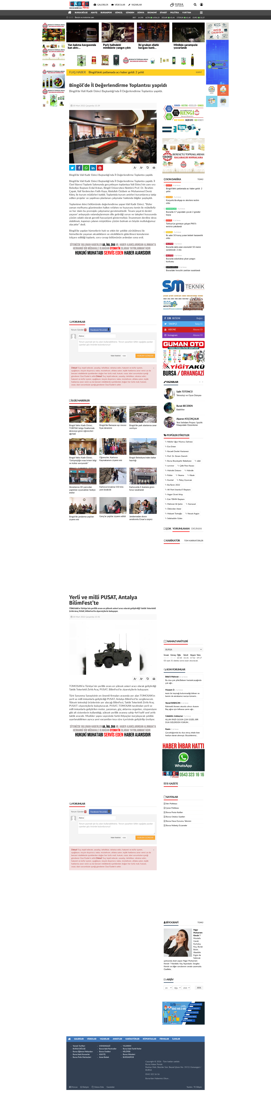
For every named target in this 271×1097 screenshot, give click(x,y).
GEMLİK (169, 197)
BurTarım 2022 (173, 485)
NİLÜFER (169, 244)
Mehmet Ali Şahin (175, 504)
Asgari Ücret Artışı (175, 495)
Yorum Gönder (78, 330)
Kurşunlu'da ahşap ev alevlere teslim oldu (182, 201)
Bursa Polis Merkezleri (82, 1057)
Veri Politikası (171, 804)
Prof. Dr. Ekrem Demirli (177, 456)
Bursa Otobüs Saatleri (175, 817)
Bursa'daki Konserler (81, 1054)
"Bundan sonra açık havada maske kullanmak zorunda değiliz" (99, 17)
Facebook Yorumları (99, 330)
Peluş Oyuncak (185, 480)
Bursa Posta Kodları (174, 812)
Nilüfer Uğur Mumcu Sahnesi (180, 442)
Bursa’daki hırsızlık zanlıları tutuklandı (183, 270)
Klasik (191, 475)
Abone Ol (198, 329)
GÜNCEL (119, 13)
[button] (183, 649)
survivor (170, 466)
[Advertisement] (113, 286)
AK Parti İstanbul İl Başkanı (179, 490)
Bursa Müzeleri (129, 1054)
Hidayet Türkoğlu (174, 514)
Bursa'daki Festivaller (107, 1049)
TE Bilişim (198, 1087)
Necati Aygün (193, 514)
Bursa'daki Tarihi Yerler (132, 1049)
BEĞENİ (173, 318)
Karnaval (192, 504)
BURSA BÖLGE (81, 13)
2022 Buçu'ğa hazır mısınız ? (189, 424)
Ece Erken (171, 447)
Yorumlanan (181, 529)
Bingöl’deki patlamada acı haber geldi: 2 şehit (116, 72)
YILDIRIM (127, 1046)
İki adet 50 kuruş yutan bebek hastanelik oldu (184, 236)
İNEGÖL (169, 232)
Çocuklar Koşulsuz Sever (187, 395)
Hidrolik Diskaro (174, 471)
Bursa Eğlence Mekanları (83, 1052)
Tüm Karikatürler (193, 541)
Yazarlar (172, 382)
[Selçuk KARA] (169, 422)
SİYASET (163, 13)
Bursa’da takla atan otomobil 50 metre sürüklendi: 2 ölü (183, 248)
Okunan (196, 529)
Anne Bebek (104, 1057)
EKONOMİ (152, 13)
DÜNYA (140, 13)
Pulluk (169, 475)
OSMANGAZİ (171, 209)
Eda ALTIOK (182, 392)
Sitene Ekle (99, 1087)
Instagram (172, 335)
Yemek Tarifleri (79, 1046)
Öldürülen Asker (174, 509)
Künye (74, 1087)
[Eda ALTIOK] (169, 394)
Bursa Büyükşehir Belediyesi (179, 461)
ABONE (172, 329)
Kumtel (170, 480)
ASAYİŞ (94, 13)
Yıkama (180, 475)
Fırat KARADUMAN (186, 405)
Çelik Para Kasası (186, 466)
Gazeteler (111, 1087)
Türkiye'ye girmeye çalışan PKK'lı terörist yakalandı (181, 225)
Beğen (199, 318)
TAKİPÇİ (172, 324)
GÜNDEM (130, 13)
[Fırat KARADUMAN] (169, 408)
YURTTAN (186, 13)
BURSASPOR (106, 13)
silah (198, 461)
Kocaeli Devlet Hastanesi (178, 451)
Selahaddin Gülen (174, 518)
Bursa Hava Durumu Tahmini (178, 821)
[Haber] (69, 13)
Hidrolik (190, 471)
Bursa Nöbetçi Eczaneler (176, 826)
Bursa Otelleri (105, 1052)
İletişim (85, 1087)
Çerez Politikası (172, 808)
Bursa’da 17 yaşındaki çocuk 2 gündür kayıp (183, 213)
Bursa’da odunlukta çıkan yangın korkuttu (180, 260)
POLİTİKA (174, 13)
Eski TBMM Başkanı (175, 499)
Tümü (200, 179)
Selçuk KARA (183, 420)
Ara (199, 987)
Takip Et (199, 324)
